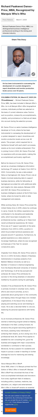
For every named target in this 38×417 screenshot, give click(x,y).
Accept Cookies (11, 410)
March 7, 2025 (21, 20)
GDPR (16, 404)
